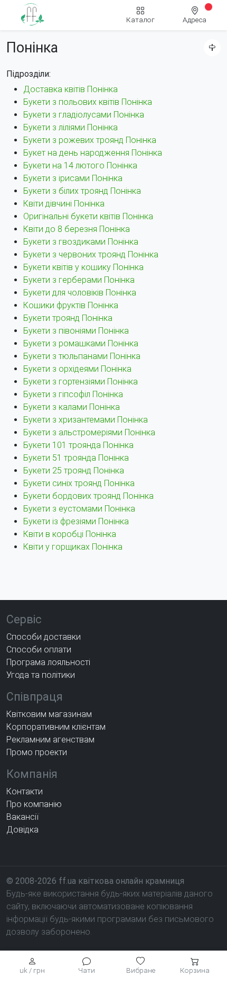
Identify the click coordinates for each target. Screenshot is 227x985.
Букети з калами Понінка (71, 407)
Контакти (24, 791)
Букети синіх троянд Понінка (79, 483)
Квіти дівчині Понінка (64, 204)
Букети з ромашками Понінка (80, 343)
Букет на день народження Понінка (92, 153)
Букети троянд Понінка (67, 318)
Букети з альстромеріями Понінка (89, 432)
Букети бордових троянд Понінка (88, 496)
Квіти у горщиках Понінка (72, 547)
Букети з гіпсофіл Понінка (73, 394)
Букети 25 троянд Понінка (73, 470)
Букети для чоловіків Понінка (79, 293)
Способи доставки (43, 637)
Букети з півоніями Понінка (76, 331)
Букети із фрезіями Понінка (76, 521)
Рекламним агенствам (50, 740)
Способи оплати (38, 649)
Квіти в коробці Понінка (69, 534)
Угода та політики (40, 675)
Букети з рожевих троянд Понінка (89, 140)
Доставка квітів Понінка (70, 89)
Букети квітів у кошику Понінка (83, 267)
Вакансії (22, 817)
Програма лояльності (48, 662)
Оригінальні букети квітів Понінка (88, 216)
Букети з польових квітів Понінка (87, 102)
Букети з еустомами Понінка (79, 509)
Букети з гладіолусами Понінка (83, 115)
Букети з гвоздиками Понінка (80, 242)
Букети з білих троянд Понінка (82, 191)
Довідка (22, 830)
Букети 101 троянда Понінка (78, 445)
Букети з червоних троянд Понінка (90, 254)
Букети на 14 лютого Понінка (80, 165)
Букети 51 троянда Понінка (76, 458)
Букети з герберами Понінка (79, 280)
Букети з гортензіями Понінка (80, 382)
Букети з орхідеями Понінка (77, 369)
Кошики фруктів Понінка (70, 305)
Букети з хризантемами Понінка (85, 420)
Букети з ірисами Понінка (72, 178)
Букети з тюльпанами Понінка (81, 356)
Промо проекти (36, 752)
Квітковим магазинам (49, 714)
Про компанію (34, 804)
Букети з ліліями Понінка (70, 127)
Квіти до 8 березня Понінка (76, 229)
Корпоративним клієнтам (56, 727)
